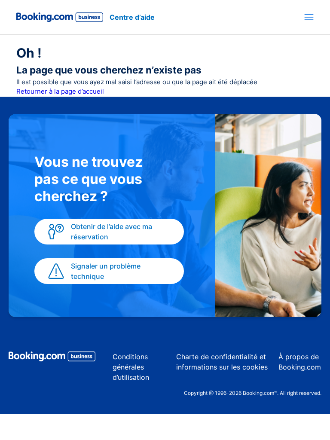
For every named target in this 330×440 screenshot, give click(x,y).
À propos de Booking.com (299, 361)
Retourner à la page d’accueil (60, 91)
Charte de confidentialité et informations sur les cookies (222, 361)
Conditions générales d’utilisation (131, 367)
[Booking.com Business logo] (52, 357)
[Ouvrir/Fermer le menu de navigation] (309, 17)
